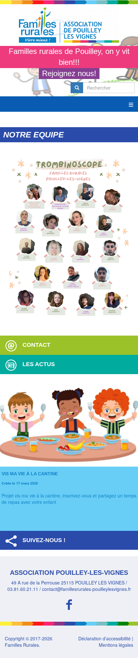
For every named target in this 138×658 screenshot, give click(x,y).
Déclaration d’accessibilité (104, 638)
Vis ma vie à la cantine (30, 473)
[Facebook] (69, 603)
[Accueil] (69, 25)
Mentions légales (116, 645)
